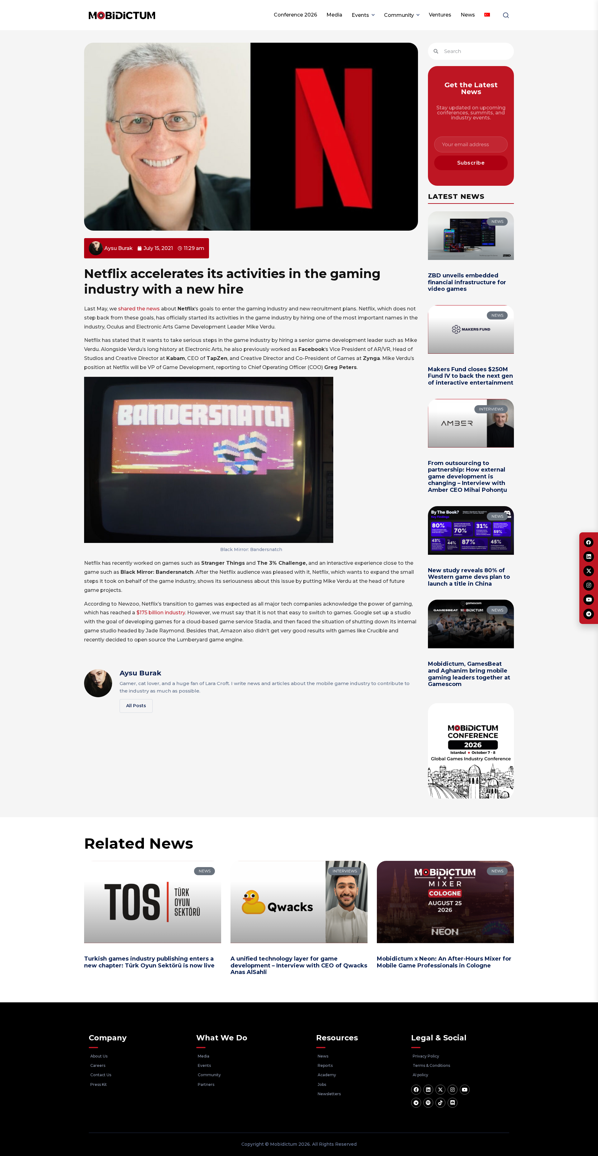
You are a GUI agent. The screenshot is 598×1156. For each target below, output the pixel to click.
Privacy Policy (426, 1056)
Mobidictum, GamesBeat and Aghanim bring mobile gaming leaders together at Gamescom (469, 674)
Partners (206, 1084)
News (468, 15)
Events (360, 15)
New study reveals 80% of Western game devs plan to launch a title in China (469, 577)
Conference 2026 (295, 15)
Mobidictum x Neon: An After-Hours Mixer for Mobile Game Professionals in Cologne (444, 962)
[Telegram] (416, 1103)
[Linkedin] (428, 1090)
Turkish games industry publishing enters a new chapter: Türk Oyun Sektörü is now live (149, 962)
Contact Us (100, 1074)
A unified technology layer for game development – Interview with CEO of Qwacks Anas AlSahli (298, 965)
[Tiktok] (440, 1103)
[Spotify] (428, 1103)
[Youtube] (465, 1090)
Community (399, 15)
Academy (327, 1074)
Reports (325, 1065)
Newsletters (329, 1093)
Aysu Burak (140, 673)
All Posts (136, 705)
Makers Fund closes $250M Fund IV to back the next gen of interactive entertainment (470, 376)
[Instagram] (453, 1090)
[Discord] (453, 1103)
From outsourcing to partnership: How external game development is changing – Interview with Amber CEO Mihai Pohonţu (467, 476)
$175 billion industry (160, 613)
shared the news (139, 309)
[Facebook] (416, 1090)
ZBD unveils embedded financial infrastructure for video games (467, 282)
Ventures (440, 15)
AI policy (420, 1074)
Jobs (322, 1084)
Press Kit (98, 1084)
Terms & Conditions (431, 1065)
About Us (98, 1056)
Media (334, 15)
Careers (97, 1065)
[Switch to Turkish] (487, 15)
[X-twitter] (440, 1090)
